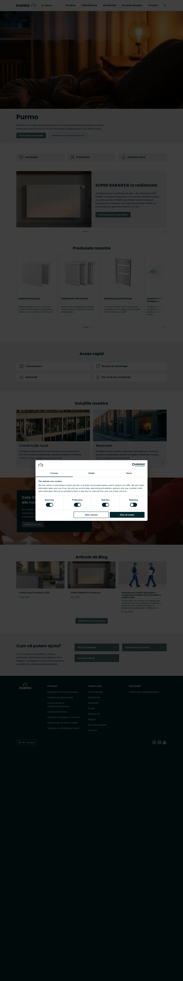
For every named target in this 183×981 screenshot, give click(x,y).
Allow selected (91, 515)
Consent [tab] (54, 473)
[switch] (77, 505)
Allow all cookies (127, 515)
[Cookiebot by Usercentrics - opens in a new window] (134, 465)
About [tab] (129, 473)
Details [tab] (92, 473)
